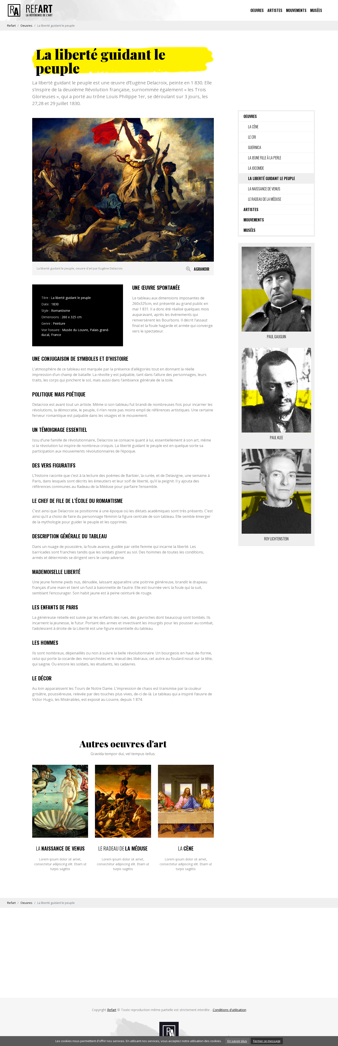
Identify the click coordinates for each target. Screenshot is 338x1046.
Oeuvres (257, 10)
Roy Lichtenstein (276, 539)
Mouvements (296, 10)
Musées (316, 10)
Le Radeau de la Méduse (264, 199)
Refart (11, 25)
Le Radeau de (123, 848)
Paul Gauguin (276, 336)
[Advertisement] (276, 70)
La (60, 848)
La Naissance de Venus (264, 189)
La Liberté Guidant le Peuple (271, 178)
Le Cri (252, 137)
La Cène (253, 126)
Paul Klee (276, 437)
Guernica (254, 147)
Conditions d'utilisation (229, 1010)
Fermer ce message (267, 1041)
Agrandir (201, 269)
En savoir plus (237, 1041)
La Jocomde (256, 168)
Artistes (274, 10)
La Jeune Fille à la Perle (264, 157)
